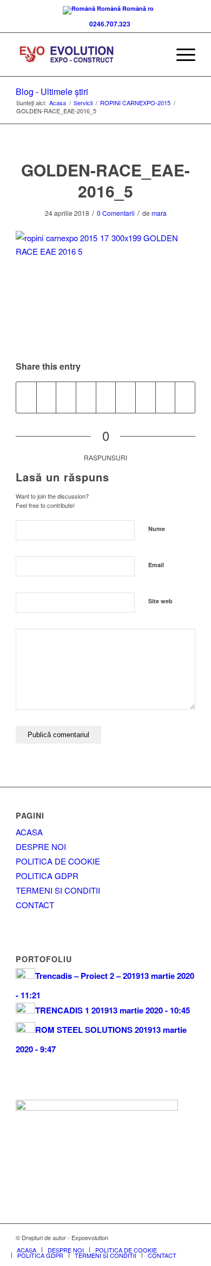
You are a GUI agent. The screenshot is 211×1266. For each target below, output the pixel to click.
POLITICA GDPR (47, 875)
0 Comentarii (116, 212)
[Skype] (155, 1237)
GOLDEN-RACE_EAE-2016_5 (105, 180)
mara (159, 212)
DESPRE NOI (41, 846)
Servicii (83, 103)
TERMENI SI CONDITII (58, 890)
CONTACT (35, 904)
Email (156, 565)
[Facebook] (138, 1237)
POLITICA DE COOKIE (58, 861)
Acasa (57, 103)
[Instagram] (187, 1237)
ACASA (29, 832)
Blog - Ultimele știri (52, 91)
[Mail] (171, 1237)
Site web (160, 601)
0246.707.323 (108, 24)
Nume (156, 529)
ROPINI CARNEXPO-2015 (135, 103)
